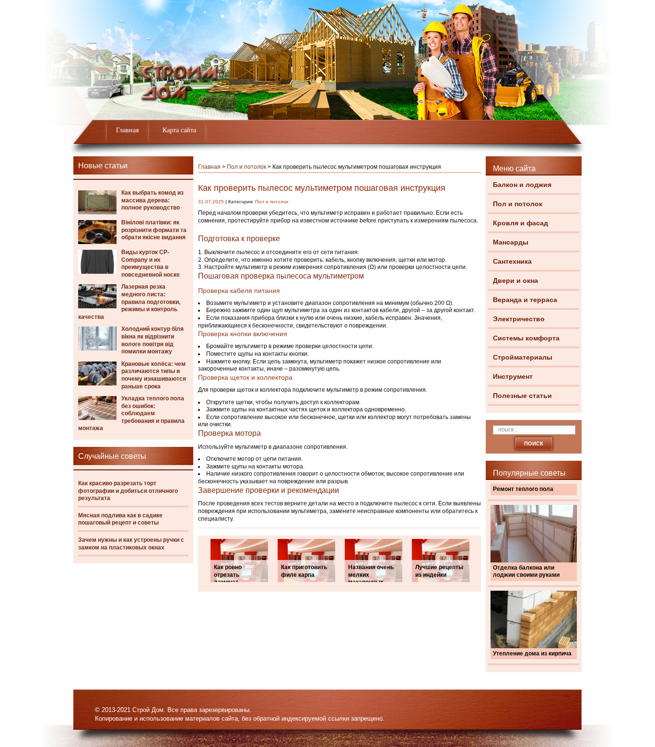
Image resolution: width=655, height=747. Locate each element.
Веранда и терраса (525, 299)
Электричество (519, 319)
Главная (127, 130)
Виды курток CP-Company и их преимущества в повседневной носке (150, 263)
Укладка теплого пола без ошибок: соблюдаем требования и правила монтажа (131, 413)
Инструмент (513, 376)
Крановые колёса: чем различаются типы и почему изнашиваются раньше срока (153, 375)
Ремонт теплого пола (523, 489)
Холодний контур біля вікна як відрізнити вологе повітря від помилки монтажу (152, 340)
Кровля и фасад (520, 223)
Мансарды (510, 242)
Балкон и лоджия (522, 184)
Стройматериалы (522, 357)
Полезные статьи (522, 395)
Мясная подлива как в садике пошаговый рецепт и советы (120, 519)
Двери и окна (515, 280)
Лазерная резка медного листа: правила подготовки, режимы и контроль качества (129, 301)
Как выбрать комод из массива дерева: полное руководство (152, 200)
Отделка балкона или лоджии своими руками (526, 571)
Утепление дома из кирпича (532, 653)
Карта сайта (179, 130)
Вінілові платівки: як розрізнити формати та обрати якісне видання (154, 230)
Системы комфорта (526, 338)
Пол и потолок (517, 204)
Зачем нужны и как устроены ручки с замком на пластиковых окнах (131, 544)
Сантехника (512, 261)
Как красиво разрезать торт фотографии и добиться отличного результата (128, 491)
